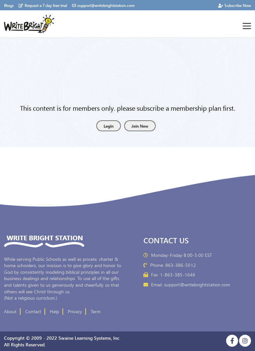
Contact (33, 311)
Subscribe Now (237, 5)
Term (96, 311)
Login (109, 125)
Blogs (9, 5)
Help (54, 311)
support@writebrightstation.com (106, 5)
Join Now (139, 125)
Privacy (75, 311)
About (10, 311)
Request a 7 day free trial (46, 5)
